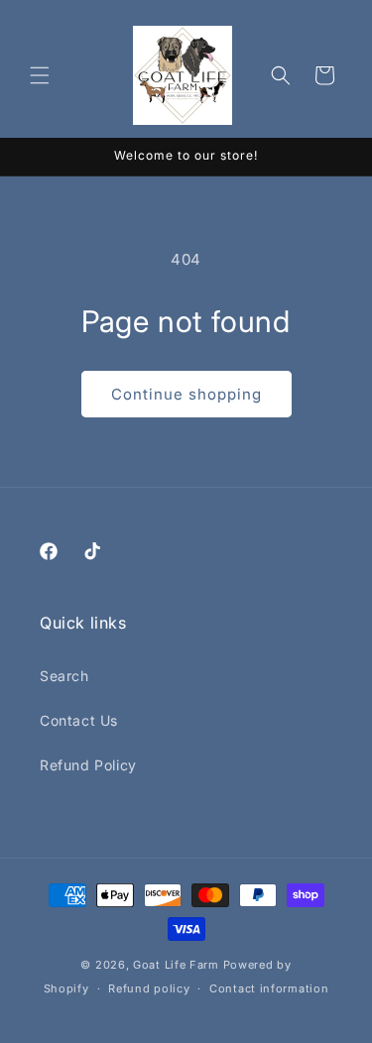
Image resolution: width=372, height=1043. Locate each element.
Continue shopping (186, 394)
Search (64, 675)
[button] (40, 75)
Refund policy (148, 988)
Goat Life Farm (176, 965)
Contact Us (79, 720)
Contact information (268, 988)
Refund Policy (88, 764)
